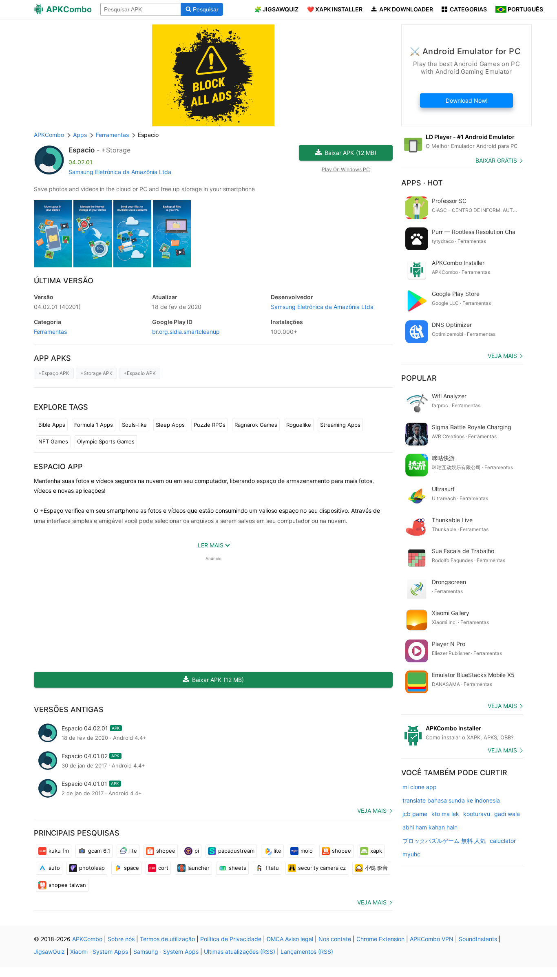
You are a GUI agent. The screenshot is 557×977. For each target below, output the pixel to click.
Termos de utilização (167, 938)
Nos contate (334, 938)
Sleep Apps (170, 424)
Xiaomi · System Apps (99, 951)
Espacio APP (58, 466)
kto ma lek (445, 813)
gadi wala (507, 813)
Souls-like (134, 424)
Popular (419, 378)
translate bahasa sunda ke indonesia (451, 800)
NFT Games (53, 441)
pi (197, 850)
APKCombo (49, 134)
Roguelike (298, 424)
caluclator (503, 840)
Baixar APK (350, 152)
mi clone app (419, 786)
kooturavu (476, 813)
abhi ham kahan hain (430, 827)
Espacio (82, 150)
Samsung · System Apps (166, 951)
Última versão (63, 280)
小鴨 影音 (376, 868)
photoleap (92, 868)
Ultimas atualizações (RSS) (239, 951)
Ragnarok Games (255, 424)
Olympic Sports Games (106, 441)
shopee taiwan (67, 885)
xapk (376, 850)
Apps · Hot (422, 183)
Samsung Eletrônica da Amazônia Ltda (120, 171)
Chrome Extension (380, 938)
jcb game (414, 813)
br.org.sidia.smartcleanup (186, 331)
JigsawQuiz (49, 951)
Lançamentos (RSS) (307, 951)
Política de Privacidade (230, 938)
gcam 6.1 (99, 850)
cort (163, 868)
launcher (199, 868)
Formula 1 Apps (93, 424)
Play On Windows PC (346, 169)
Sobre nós (121, 938)
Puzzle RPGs (209, 424)
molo (307, 850)
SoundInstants (478, 938)
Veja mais (372, 810)
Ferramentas (50, 331)
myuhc (411, 854)
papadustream (236, 850)
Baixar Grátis (496, 160)
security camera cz (322, 868)
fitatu (272, 868)
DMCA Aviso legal (290, 938)
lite (133, 850)
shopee (165, 850)
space (131, 868)
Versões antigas (69, 709)
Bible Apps (51, 424)
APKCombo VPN (431, 938)
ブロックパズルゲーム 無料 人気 (444, 840)
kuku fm (59, 850)
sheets (237, 868)
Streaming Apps (340, 424)
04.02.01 (57, 306)
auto (54, 868)
